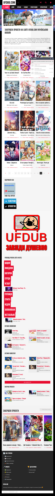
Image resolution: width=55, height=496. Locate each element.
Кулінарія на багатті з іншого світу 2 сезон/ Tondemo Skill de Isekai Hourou (19, 391)
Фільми (26, 7)
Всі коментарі (27, 382)
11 (31, 173)
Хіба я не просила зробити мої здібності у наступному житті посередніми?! (43, 104)
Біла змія (12, 104)
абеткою (33, 48)
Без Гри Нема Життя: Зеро (27, 74)
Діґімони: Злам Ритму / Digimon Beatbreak (19, 288)
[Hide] (53, 58)
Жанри (7, 7)
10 (28, 173)
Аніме (12, 7)
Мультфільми (34, 7)
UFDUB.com (9, 2)
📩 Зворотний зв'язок (9, 461)
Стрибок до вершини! (42, 331)
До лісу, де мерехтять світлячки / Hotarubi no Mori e (19, 358)
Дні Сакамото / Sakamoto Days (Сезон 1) (19, 345)
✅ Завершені (8, 470)
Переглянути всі (46, 409)
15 (44, 173)
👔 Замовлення (8, 456)
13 (37, 173)
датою (5, 48)
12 (34, 173)
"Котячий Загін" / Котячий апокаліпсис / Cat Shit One (19, 366)
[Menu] (31, 58)
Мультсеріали (43, 7)
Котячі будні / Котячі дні (43, 164)
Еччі (50, 137)
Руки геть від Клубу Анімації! (12, 74)
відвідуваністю (22, 48)
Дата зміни (11, 48)
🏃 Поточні (7, 474)
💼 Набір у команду (9, 463)
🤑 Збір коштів (8, 472)
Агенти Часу (15, 331)
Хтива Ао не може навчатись (43, 134)
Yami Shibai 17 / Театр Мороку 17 (19, 338)
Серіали (19, 7)
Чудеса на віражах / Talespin (19, 398)
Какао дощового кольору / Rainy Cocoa (12, 445)
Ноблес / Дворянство (12, 164)
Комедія (35, 447)
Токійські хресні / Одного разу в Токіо (27, 134)
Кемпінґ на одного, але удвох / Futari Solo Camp (43, 338)
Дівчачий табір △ (12, 134)
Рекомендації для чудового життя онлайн (27, 104)
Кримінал (39, 447)
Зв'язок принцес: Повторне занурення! (27, 164)
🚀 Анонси (7, 477)
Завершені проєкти (13, 77)
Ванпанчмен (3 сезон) (17, 374)
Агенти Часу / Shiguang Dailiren (43, 358)
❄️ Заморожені (8, 479)
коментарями (28, 48)
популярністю (16, 48)
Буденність (31, 447)
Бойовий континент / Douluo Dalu (19, 319)
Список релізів (32, 470)
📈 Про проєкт (8, 458)
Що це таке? (32, 472)
